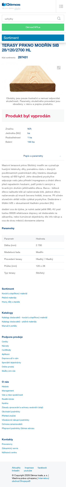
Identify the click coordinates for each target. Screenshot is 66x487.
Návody (5, 346)
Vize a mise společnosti (12, 395)
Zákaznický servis (10, 448)
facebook (42, 467)
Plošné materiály (9, 297)
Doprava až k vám (10, 358)
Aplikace (6, 354)
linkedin (16, 470)
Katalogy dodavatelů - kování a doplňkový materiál (24, 317)
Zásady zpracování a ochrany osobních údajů (22, 407)
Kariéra (5, 403)
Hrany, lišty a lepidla (11, 302)
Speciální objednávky (11, 362)
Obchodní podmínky (11, 411)
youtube (28, 470)
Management (8, 390)
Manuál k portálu (9, 326)
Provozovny (7, 444)
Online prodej (8, 366)
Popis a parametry (33, 155)
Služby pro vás (8, 371)
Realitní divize (8, 399)
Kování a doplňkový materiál (14, 293)
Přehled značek (9, 415)
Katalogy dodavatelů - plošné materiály (19, 321)
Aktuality (16, 467)
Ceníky (5, 341)
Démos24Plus (33, 27)
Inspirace (29, 467)
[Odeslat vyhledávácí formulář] (58, 18)
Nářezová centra (9, 452)
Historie (5, 386)
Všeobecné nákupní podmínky (15, 420)
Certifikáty (6, 350)
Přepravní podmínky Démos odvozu (18, 428)
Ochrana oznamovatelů (12, 424)
